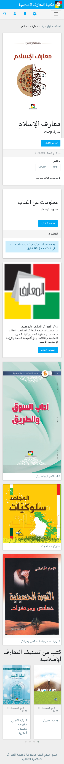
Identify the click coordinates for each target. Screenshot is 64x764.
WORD (42, 167)
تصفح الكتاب (51, 143)
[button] (38, 741)
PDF (55, 167)
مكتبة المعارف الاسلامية (36, 5)
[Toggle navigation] (56, 13)
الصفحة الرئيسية (51, 26)
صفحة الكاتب (48, 349)
